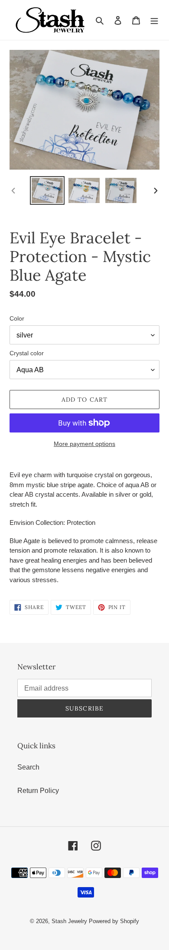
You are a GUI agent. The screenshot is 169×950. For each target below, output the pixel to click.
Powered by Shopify (114, 921)
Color (17, 318)
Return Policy (38, 790)
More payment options (84, 443)
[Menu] (154, 19)
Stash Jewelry (70, 921)
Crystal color (27, 353)
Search (28, 767)
